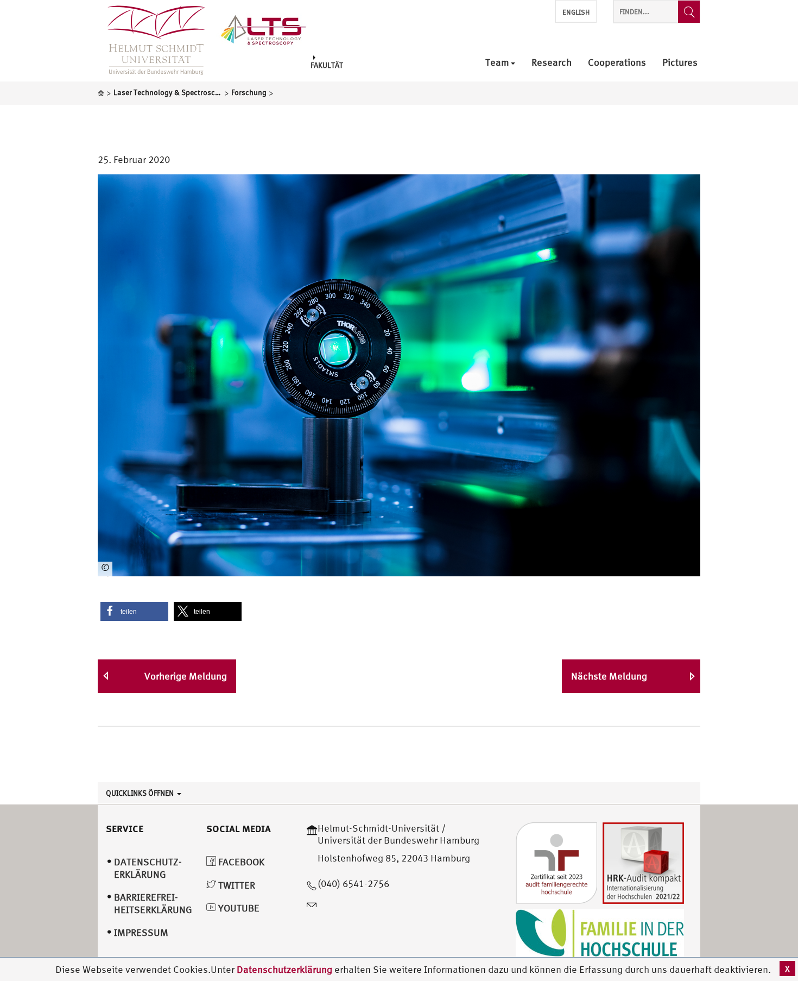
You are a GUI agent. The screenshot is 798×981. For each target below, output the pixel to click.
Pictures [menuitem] (680, 63)
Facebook (240, 861)
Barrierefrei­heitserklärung (153, 903)
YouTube (237, 908)
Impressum (141, 932)
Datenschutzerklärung (284, 969)
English (576, 12)
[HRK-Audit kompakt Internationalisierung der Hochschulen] (643, 861)
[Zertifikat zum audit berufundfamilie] (556, 861)
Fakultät (327, 64)
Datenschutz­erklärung (148, 868)
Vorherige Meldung (185, 676)
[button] (134, 611)
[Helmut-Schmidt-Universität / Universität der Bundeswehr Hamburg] (151, 40)
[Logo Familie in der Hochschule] (600, 935)
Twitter (235, 885)
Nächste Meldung (609, 676)
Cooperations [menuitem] (617, 63)
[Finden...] (689, 12)
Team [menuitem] (497, 63)
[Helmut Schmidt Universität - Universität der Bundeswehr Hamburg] (263, 28)
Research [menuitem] (551, 63)
